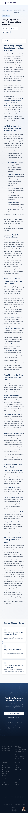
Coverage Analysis (7, 746)
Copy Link (7, 32)
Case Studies (18, 769)
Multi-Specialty (6, 771)
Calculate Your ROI (14, 717)
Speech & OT (5, 769)
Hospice (4, 775)
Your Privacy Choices (7, 804)
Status (3, 782)
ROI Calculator (6, 748)
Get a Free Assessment (14, 713)
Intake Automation (20, 756)
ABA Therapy (5, 765)
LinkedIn (15, 28)
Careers (17, 784)
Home (3, 10)
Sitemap (14, 807)
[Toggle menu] (26, 3)
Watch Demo (5, 752)
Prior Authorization (20, 749)
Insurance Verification (18, 747)
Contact (17, 788)
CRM (15, 754)
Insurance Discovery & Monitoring (20, 752)
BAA (24, 804)
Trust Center (5, 784)
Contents (14, 40)
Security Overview (7, 786)
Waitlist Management (20, 758)
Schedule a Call (6, 750)
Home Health (5, 773)
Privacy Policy (20, 801)
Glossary (9, 10)
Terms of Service (18, 804)
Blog (16, 765)
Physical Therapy (6, 767)
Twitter (6, 28)
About (16, 782)
